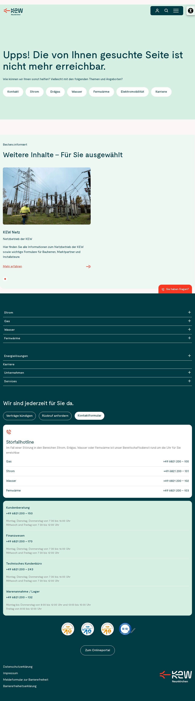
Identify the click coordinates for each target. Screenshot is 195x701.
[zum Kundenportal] (157, 10)
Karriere (8, 364)
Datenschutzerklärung (18, 666)
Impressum (10, 673)
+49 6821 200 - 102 (176, 481)
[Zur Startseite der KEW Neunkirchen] (13, 12)
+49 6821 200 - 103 (176, 490)
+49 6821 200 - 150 (19, 513)
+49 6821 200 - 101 (176, 471)
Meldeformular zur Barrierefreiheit (25, 679)
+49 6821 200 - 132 (19, 597)
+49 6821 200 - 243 (19, 569)
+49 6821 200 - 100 (176, 461)
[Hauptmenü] (176, 10)
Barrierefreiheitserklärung (20, 686)
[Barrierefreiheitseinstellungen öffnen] (190, 10)
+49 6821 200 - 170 (19, 541)
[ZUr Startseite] (176, 676)
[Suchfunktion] (166, 10)
